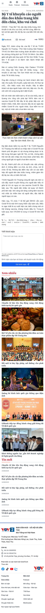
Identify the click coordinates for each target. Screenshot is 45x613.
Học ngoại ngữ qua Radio (10, 607)
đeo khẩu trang (22, 220)
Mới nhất (26, 576)
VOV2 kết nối (28, 599)
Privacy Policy (32, 254)
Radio (11, 5)
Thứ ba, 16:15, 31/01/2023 (34, 11)
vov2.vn (16, 222)
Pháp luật (4, 595)
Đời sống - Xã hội (29, 583)
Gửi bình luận (21, 264)
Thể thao (26, 591)
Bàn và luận (5, 583)
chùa (32, 220)
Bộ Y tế (11, 220)
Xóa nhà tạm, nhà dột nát (10, 587)
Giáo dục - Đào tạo (30, 587)
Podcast (17, 5)
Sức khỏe (5, 11)
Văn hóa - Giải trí (7, 591)
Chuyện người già (7, 599)
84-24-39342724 (10, 553)
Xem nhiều (5, 580)
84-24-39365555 (10, 550)
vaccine (34, 222)
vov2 (9, 222)
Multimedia (25, 5)
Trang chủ (5, 576)
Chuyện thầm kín (7, 603)
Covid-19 (25, 222)
